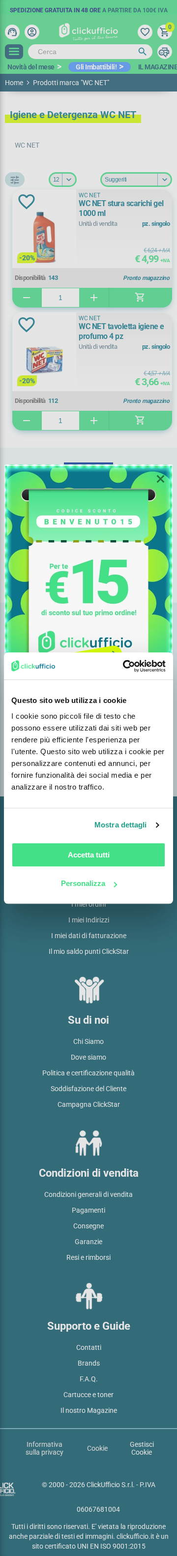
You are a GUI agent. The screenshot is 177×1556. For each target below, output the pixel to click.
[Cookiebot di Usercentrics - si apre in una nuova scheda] (125, 666)
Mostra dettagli (120, 825)
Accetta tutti (89, 855)
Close (160, 479)
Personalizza (83, 883)
